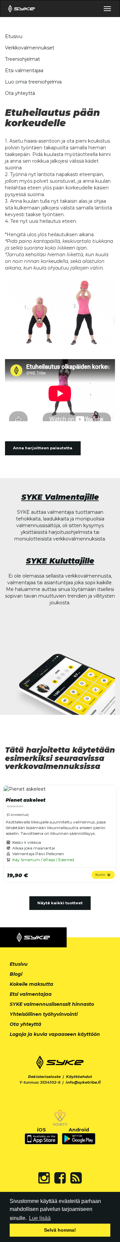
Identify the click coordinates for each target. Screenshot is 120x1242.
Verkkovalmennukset (29, 48)
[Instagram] (44, 1178)
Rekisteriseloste (44, 1076)
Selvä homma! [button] (60, 1230)
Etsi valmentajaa (24, 70)
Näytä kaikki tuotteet (60, 903)
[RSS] (76, 1178)
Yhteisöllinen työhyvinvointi (44, 1014)
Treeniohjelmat (22, 59)
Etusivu (13, 36)
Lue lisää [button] (40, 1218)
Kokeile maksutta (31, 984)
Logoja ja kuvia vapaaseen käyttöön (55, 1034)
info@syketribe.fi (83, 1082)
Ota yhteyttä (20, 93)
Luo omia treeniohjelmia (33, 82)
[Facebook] (60, 1178)
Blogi (16, 974)
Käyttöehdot (79, 1076)
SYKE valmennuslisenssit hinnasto (52, 1004)
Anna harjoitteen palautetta (42, 448)
